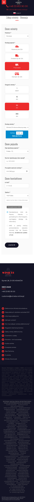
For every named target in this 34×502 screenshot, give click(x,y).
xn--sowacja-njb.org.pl (17, 486)
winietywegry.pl (9, 483)
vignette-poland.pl (11, 450)
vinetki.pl (23, 453)
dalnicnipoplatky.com (22, 414)
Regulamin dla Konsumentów (14, 328)
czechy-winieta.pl (11, 412)
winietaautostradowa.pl (11, 465)
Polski (18, 13)
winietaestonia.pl (12, 469)
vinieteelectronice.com (11, 456)
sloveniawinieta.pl (24, 437)
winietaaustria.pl (21, 462)
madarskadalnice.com (24, 429)
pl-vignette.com (10, 434)
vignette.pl (22, 451)
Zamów (11, 245)
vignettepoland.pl (13, 453)
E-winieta (8, 355)
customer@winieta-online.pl (17, 9)
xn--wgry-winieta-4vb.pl (17, 489)
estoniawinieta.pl (25, 420)
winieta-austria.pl (11, 458)
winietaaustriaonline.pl (17, 464)
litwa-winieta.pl (11, 425)
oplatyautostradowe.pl (23, 433)
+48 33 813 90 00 (18, 6)
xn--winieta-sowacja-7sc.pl (17, 490)
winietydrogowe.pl (21, 480)
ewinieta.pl (24, 422)
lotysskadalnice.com (9, 429)
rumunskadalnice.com (11, 437)
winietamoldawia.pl (22, 470)
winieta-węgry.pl (23, 461)
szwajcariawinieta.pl (24, 444)
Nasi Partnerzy (9, 351)
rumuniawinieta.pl (24, 436)
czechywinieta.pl (23, 412)
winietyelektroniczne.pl (11, 481)
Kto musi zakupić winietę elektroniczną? (17, 324)
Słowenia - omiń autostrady (13, 339)
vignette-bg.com (23, 447)
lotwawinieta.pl (22, 428)
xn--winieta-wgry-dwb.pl (17, 492)
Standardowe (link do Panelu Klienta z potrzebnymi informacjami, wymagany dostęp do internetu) (18, 216)
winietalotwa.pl (10, 470)
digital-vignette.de (23, 415)
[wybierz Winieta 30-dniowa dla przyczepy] (17, 127)
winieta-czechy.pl (23, 458)
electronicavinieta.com (21, 419)
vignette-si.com (13, 451)
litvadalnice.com (21, 423)
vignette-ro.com (23, 450)
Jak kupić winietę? (10, 320)
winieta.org (11, 462)
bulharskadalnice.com (23, 409)
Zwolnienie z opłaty (11, 335)
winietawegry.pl (12, 478)
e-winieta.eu (17, 417)
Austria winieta (9, 343)
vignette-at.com (11, 447)
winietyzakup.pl (11, 484)
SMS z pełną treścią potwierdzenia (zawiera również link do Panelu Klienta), (18, 230)
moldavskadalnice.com (10, 431)
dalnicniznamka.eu (10, 415)
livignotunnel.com (22, 426)
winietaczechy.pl (24, 467)
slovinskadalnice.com (10, 440)
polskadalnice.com (22, 434)
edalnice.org (26, 417)
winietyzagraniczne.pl (22, 483)
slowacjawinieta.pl (10, 442)
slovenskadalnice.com (17, 439)
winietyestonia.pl (25, 481)
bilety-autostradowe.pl (10, 408)
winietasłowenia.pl (23, 476)
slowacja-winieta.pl (24, 440)
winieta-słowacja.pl (22, 459)
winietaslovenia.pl (23, 473)
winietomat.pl (22, 478)
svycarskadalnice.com (10, 444)
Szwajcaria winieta (10, 347)
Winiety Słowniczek (11, 359)
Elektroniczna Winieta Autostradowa (16, 308)
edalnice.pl (9, 419)
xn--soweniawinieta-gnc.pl (17, 487)
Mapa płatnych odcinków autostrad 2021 (17, 312)
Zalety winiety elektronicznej (13, 332)
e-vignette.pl (8, 417)
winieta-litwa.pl (10, 459)
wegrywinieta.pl (25, 456)
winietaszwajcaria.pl (11, 476)
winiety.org (10, 480)
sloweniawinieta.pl (23, 442)
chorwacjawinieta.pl (22, 411)
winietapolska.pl (23, 472)
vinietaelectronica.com (17, 455)
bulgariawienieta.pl (24, 408)
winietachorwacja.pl (11, 467)
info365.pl (11, 423)
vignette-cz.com (11, 448)
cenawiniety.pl (10, 411)
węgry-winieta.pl (22, 484)
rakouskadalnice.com (10, 436)
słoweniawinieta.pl (11, 445)
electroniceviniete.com (11, 420)
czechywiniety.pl (10, 414)
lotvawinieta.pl (11, 428)
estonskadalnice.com (13, 422)
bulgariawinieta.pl (9, 409)
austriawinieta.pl (23, 404)
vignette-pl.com (23, 448)
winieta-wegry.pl (11, 461)
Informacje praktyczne (12, 316)
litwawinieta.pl (22, 425)
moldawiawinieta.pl (25, 431)
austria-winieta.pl (11, 404)
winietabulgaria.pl (25, 465)
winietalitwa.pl (23, 469)
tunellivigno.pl (23, 445)
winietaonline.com (11, 472)
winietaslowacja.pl (10, 475)
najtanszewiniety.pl (9, 433)
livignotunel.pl (11, 426)
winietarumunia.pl (10, 473)
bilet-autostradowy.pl (17, 406)
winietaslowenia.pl (23, 475)
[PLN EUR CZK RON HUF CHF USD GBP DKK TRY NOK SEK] (19, 133)
